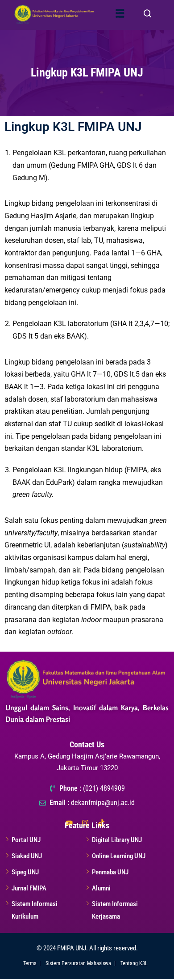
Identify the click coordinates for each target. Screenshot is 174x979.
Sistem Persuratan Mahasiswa (78, 963)
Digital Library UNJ (117, 840)
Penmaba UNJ (110, 872)
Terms (29, 963)
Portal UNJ (26, 840)
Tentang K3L (134, 963)
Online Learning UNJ (118, 856)
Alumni (101, 888)
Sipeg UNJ (25, 872)
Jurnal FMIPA (29, 888)
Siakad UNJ (27, 856)
